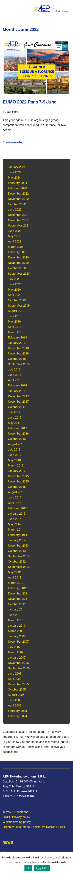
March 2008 (15, 631)
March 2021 (15, 246)
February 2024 (17, 183)
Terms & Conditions (15, 812)
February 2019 (17, 337)
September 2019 (19, 305)
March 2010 (15, 620)
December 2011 (18, 593)
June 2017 (14, 417)
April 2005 (14, 705)
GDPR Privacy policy (16, 817)
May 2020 (14, 289)
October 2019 (17, 300)
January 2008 (17, 636)
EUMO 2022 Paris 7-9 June (29, 101)
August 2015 (16, 492)
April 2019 (14, 326)
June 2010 (14, 615)
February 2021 (17, 252)
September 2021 (19, 225)
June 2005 (14, 700)
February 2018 (17, 385)
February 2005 (17, 710)
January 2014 (17, 540)
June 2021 (14, 230)
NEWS (8, 842)
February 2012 (17, 588)
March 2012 (15, 582)
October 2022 (17, 204)
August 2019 (16, 311)
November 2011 (18, 598)
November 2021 (18, 220)
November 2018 (18, 353)
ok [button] (28, 868)
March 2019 (15, 332)
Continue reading (13, 142)
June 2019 (14, 316)
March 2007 (15, 652)
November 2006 (18, 663)
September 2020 (19, 273)
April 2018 (14, 380)
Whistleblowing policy (17, 822)
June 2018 (14, 374)
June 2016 (14, 454)
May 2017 (14, 423)
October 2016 (17, 438)
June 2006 (14, 673)
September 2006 (19, 668)
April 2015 (14, 503)
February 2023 (17, 188)
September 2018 (19, 364)
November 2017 (18, 401)
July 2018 (14, 369)
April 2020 (14, 295)
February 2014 (17, 535)
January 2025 (17, 167)
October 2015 (17, 486)
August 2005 (16, 694)
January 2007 (17, 657)
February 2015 (17, 508)
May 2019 (14, 321)
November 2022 (18, 199)
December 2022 (18, 193)
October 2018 (17, 358)
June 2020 (14, 284)
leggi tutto (41, 868)
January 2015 (17, 513)
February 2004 (17, 716)
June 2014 (14, 519)
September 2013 (19, 556)
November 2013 (18, 545)
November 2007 (18, 641)
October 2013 (17, 551)
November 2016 (18, 433)
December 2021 (18, 214)
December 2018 (18, 348)
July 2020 (14, 279)
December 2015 (18, 476)
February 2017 (17, 428)
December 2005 (18, 684)
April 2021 (14, 241)
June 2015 (14, 497)
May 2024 (14, 177)
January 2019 (17, 342)
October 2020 (17, 268)
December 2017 (18, 396)
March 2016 (15, 465)
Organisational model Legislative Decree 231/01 (34, 827)
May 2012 (14, 572)
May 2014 (14, 524)
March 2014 (15, 529)
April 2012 (14, 577)
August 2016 (16, 444)
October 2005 (17, 689)
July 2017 (14, 412)
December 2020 (18, 257)
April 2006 (14, 678)
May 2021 (14, 236)
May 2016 (14, 460)
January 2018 (17, 391)
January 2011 (17, 609)
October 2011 (17, 604)
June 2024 (14, 172)
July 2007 (14, 647)
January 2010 (17, 625)
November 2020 (18, 262)
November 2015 (18, 481)
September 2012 (19, 566)
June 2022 (14, 209)
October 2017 (17, 407)
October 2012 (17, 561)
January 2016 (17, 470)
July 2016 (14, 449)
